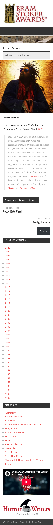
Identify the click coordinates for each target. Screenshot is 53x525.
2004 (7, 330)
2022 (7, 259)
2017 (7, 279)
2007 (7, 318)
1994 (7, 370)
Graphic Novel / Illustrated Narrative (21, 200)
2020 (40, 128)
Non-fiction (10, 436)
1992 (7, 378)
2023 (7, 255)
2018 (7, 275)
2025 (7, 247)
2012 (7, 299)
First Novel (10, 420)
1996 (7, 362)
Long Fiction (11, 428)
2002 (7, 338)
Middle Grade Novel (15, 432)
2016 (7, 283)
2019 (7, 271)
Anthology (10, 412)
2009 (7, 310)
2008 (7, 314)
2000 (7, 346)
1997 (7, 358)
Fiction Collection (13, 416)
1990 (7, 385)
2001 (7, 342)
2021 (7, 263)
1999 (7, 350)
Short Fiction (11, 452)
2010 (7, 306)
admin (26, 55)
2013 (7, 295)
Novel (8, 440)
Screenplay (10, 448)
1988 (7, 393)
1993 (7, 374)
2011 (7, 302)
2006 (7, 322)
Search (43, 230)
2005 (7, 326)
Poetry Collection (13, 444)
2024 (7, 251)
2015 (7, 287)
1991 (7, 381)
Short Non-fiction (13, 456)
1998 (7, 354)
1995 (7, 366)
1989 (7, 389)
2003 (7, 334)
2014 (7, 291)
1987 (7, 397)
